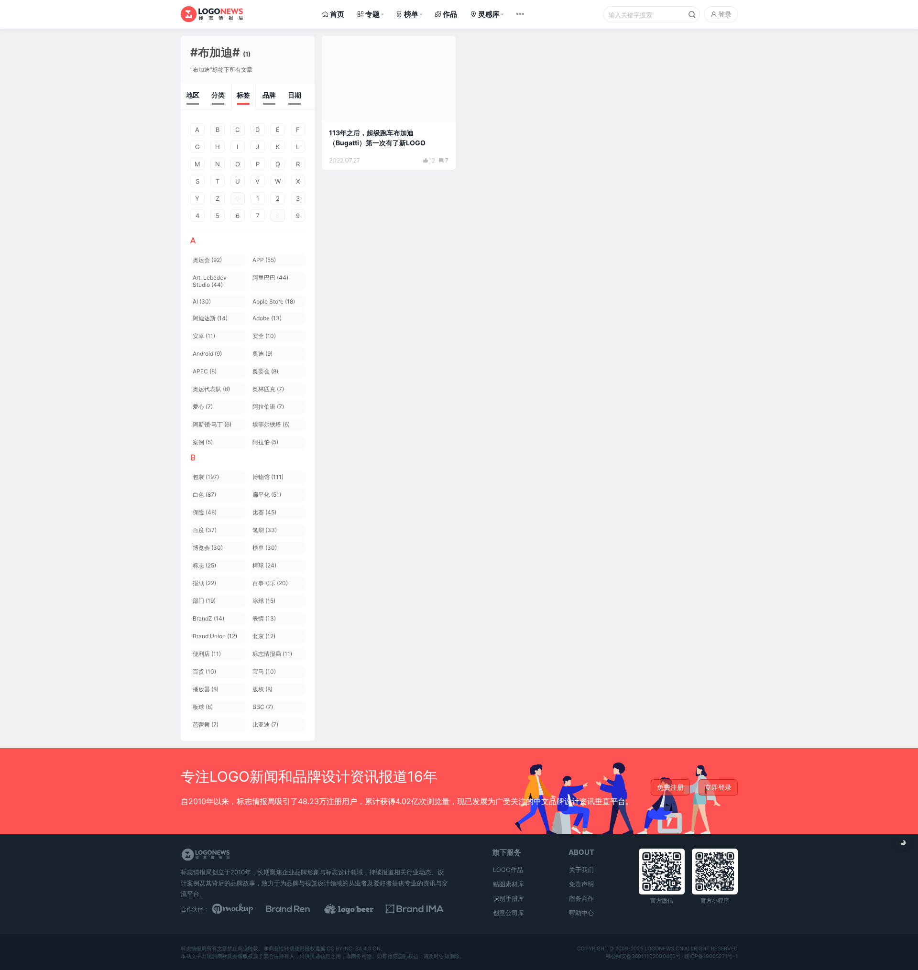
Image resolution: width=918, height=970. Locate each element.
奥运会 (207, 259)
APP (264, 259)
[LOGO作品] (359, 909)
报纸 (204, 583)
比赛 (264, 512)
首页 (337, 14)
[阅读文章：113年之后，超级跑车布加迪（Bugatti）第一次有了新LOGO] (389, 103)
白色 (204, 494)
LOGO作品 (508, 869)
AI (202, 301)
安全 (264, 335)
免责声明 (581, 884)
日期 (294, 95)
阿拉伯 (265, 442)
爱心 (203, 406)
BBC (262, 706)
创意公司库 (508, 912)
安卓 (204, 335)
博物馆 (268, 476)
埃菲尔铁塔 (271, 424)
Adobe (267, 318)
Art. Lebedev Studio (210, 281)
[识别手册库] (418, 909)
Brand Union (215, 636)
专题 (372, 14)
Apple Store (273, 301)
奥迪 (262, 353)
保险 (205, 512)
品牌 (269, 95)
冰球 (263, 600)
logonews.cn (663, 948)
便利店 (207, 653)
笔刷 (264, 530)
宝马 (264, 671)
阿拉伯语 (268, 406)
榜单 (411, 14)
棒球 (264, 565)
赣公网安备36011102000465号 (642, 956)
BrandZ (208, 618)
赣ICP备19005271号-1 (711, 956)
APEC (205, 371)
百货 (204, 671)
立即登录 (718, 787)
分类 (218, 95)
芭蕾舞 (206, 724)
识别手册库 (508, 898)
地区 (192, 95)
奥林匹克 (268, 388)
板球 (203, 706)
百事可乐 (270, 583)
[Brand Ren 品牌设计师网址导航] (300, 909)
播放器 (206, 689)
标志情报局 (272, 653)
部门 (204, 600)
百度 (205, 530)
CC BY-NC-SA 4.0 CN (354, 948)
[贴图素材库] (241, 909)
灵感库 (489, 14)
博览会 (208, 547)
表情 (264, 618)
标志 (204, 565)
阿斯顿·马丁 (212, 424)
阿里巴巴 (270, 277)
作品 (450, 14)
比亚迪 (265, 724)
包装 (206, 476)
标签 (243, 95)
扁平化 (266, 494)
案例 (203, 442)
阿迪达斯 (210, 318)
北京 (263, 636)
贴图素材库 (508, 884)
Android (207, 353)
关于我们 (581, 869)
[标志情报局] (212, 14)
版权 (262, 689)
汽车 (339, 47)
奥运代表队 (211, 388)
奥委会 (265, 371)
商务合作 (581, 898)
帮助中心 (581, 912)
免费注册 (670, 787)
